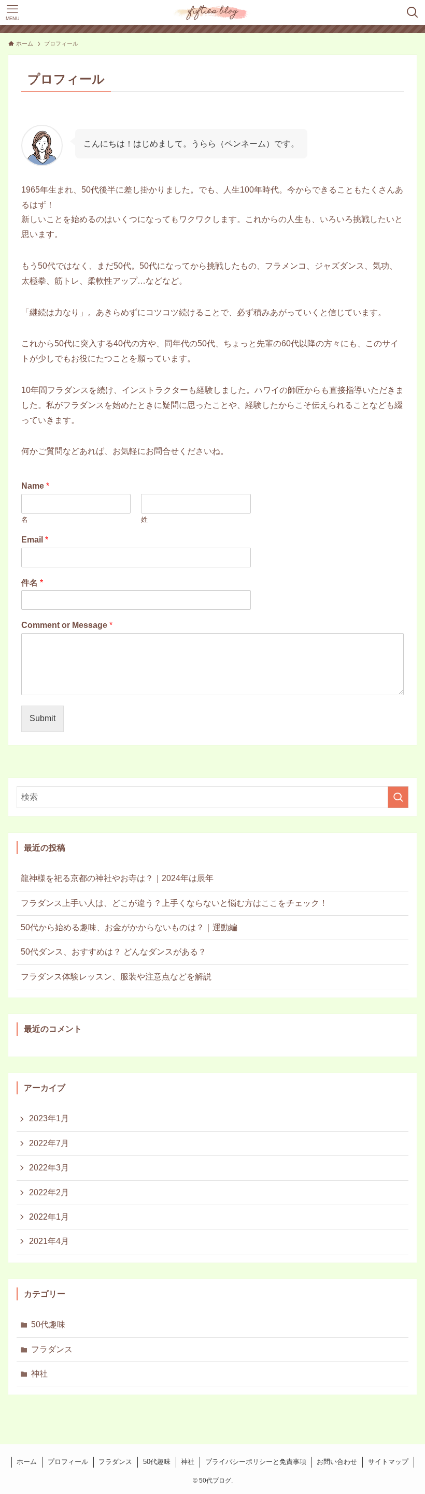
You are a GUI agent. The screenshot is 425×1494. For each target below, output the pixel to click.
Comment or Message (66, 625)
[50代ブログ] (212, 12)
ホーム (27, 1462)
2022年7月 (49, 1143)
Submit (42, 718)
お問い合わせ (337, 1462)
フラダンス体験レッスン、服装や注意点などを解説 (116, 976)
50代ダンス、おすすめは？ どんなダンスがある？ (113, 951)
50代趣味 (48, 1324)
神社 (39, 1373)
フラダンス (52, 1349)
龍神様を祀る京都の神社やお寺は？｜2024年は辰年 (117, 878)
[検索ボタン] (412, 12)
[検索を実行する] (398, 797)
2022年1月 (49, 1216)
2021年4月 (49, 1241)
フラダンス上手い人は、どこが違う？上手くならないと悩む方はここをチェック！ (174, 903)
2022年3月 (49, 1167)
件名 (32, 582)
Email (34, 539)
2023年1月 (49, 1118)
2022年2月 (49, 1192)
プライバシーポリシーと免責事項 (255, 1462)
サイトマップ (388, 1462)
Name (35, 485)
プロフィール (68, 1462)
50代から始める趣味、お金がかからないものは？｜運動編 (129, 927)
